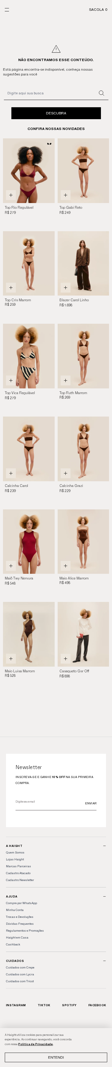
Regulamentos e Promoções (25, 931)
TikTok (44, 1005)
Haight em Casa (17, 937)
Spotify (69, 1005)
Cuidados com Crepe (20, 967)
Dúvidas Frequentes (20, 924)
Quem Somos (15, 852)
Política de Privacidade (35, 1044)
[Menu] (7, 9)
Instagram (16, 1005)
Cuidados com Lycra (20, 974)
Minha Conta (15, 910)
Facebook (97, 1005)
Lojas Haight (15, 859)
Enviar (91, 803)
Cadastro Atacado (18, 873)
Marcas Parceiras (18, 866)
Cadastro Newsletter (20, 880)
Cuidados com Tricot (20, 981)
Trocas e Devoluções (19, 917)
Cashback (13, 944)
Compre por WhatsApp (21, 903)
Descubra (56, 113)
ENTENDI (56, 1057)
